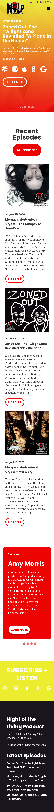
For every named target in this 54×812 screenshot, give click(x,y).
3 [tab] (29, 107)
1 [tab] (21, 107)
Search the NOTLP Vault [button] (41, 2)
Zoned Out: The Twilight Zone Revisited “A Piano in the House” (26, 767)
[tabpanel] (27, 53)
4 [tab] (32, 107)
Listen (13, 82)
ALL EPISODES (27, 150)
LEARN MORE (19, 629)
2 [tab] (25, 107)
